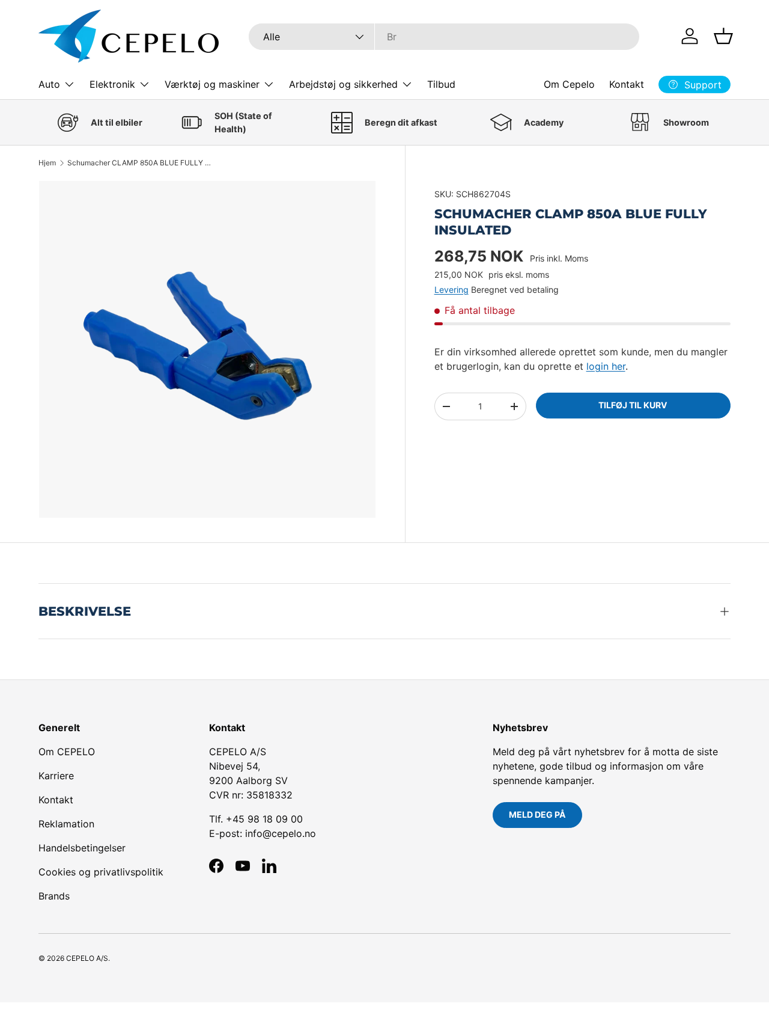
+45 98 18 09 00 (264, 819)
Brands (54, 896)
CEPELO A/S (87, 958)
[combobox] (444, 36)
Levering (451, 289)
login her (605, 366)
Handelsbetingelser (82, 848)
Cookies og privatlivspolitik (100, 872)
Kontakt (626, 84)
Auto (49, 84)
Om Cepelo (569, 84)
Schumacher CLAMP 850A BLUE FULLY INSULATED (139, 163)
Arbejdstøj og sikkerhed (343, 84)
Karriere (56, 776)
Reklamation (66, 824)
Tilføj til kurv (632, 405)
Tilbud (441, 84)
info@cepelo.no (280, 833)
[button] (723, 36)
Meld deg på (537, 814)
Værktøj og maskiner (212, 84)
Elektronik (112, 84)
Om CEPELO (66, 752)
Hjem (47, 163)
